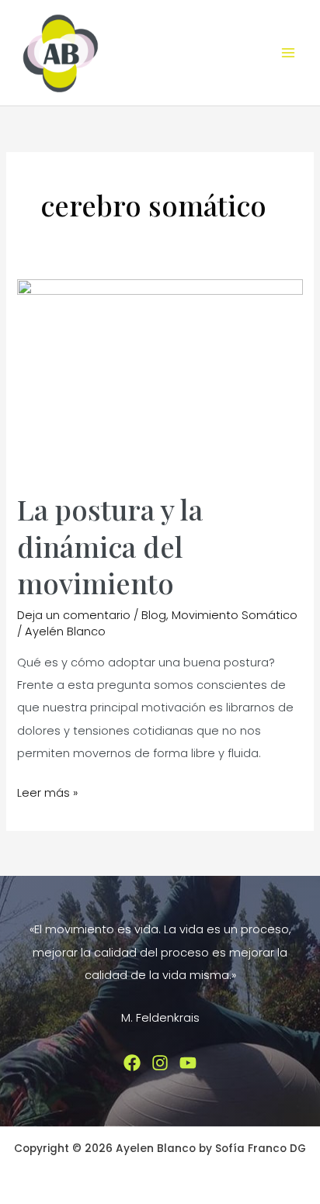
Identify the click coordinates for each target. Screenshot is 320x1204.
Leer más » (47, 794)
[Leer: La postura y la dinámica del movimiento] (159, 376)
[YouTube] (188, 1063)
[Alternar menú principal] (288, 52)
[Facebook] (132, 1063)
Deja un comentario (73, 615)
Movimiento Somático (234, 615)
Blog (153, 615)
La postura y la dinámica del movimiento (110, 545)
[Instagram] (160, 1063)
